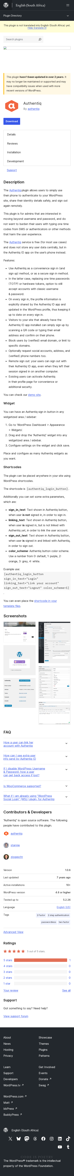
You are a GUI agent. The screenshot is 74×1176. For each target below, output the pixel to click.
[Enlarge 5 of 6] (66, 670)
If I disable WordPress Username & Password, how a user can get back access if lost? (24, 772)
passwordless (48, 922)
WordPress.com (15, 1096)
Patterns (44, 1055)
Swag (44, 1085)
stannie (15, 845)
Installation (14, 152)
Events (43, 1073)
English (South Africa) (25, 1130)
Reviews (12, 143)
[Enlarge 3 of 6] (31, 682)
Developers (10, 1079)
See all (66, 990)
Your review (10, 990)
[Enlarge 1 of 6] (31, 626)
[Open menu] (68, 5)
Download (12, 121)
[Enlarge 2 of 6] (31, 650)
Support (12, 170)
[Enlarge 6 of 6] (66, 706)
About (7, 1037)
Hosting (8, 1049)
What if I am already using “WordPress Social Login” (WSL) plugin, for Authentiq (28, 797)
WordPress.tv (13, 1085)
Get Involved (47, 1067)
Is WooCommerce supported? (22, 786)
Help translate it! (37, 27)
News (7, 1043)
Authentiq (15, 190)
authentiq (33, 109)
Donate (45, 1079)
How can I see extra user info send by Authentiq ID (19, 757)
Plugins (43, 1049)
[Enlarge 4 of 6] (66, 626)
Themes (44, 1043)
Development (15, 161)
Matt (8, 1102)
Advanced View (13, 932)
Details (11, 134)
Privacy (8, 1055)
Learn (6, 1067)
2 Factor (41, 915)
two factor (64, 922)
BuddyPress (12, 1114)
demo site (34, 394)
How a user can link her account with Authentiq (18, 744)
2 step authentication (58, 915)
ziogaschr (17, 857)
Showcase (45, 1037)
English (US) (64, 907)
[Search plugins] (39, 39)
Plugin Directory (12, 15)
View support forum (15, 1016)
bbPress (10, 1108)
